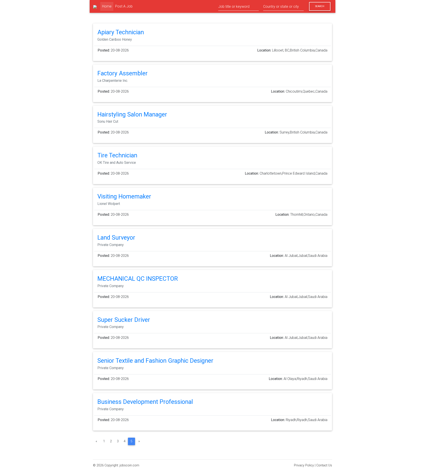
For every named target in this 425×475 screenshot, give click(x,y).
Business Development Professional (145, 401)
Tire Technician (117, 155)
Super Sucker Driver (123, 319)
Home (107, 6)
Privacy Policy (304, 465)
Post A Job (124, 6)
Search (319, 6)
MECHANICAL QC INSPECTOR (137, 278)
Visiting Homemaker (124, 196)
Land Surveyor (116, 237)
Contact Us (324, 465)
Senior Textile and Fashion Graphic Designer (155, 360)
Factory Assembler (122, 73)
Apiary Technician (120, 32)
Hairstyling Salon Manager (132, 114)
